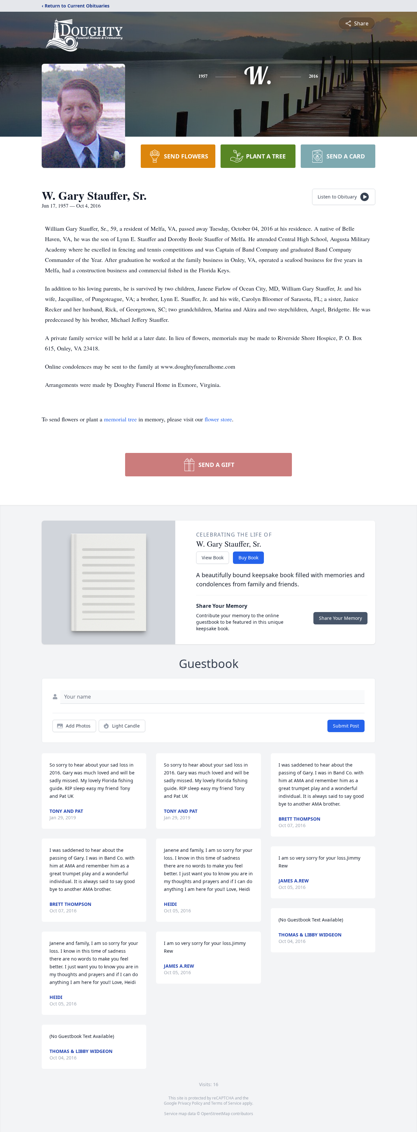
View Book (212, 557)
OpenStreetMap (215, 1113)
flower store (218, 419)
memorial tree (120, 419)
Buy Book (248, 557)
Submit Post (346, 726)
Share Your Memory (340, 618)
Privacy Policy (190, 1103)
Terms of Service (226, 1103)
